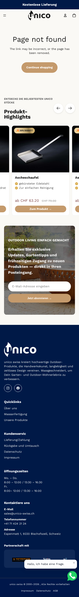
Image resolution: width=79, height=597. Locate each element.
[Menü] (4, 15)
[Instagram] (8, 388)
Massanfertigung (15, 414)
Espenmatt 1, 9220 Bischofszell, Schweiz (32, 533)
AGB (55, 590)
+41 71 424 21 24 (15, 523)
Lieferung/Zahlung (17, 439)
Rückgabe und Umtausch (21, 445)
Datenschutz (13, 451)
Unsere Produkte (16, 420)
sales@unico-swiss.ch (19, 513)
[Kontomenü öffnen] (65, 15)
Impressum (11, 457)
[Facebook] (18, 388)
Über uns (10, 408)
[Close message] (74, 562)
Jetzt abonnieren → (39, 298)
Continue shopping (39, 67)
